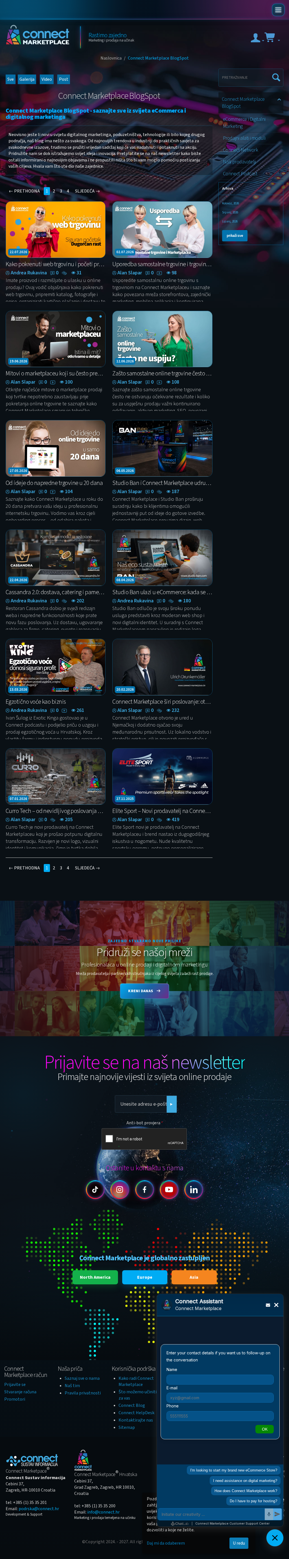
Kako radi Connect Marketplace (136, 1381)
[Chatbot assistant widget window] (220, 1410)
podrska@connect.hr (39, 1509)
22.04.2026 (18, 580)
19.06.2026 (18, 361)
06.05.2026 (125, 470)
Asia (194, 1277)
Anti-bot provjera (143, 1123)
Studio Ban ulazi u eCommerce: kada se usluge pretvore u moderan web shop (162, 592)
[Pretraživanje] (275, 75)
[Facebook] (144, 1189)
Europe (144, 1277)
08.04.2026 (125, 580)
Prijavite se (15, 1384)
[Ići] (172, 1104)
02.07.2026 (125, 252)
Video (46, 79)
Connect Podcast (240, 173)
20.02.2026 (125, 689)
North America (95, 1277)
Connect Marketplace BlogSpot (243, 103)
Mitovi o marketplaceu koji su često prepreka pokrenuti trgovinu (56, 373)
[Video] (160, 273)
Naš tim (72, 1386)
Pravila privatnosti (83, 1393)
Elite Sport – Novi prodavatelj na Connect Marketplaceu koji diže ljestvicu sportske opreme (162, 811)
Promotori (14, 1399)
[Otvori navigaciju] (278, 10)
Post (63, 79)
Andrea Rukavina (29, 273)
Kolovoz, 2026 (230, 203)
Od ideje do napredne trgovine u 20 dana (54, 483)
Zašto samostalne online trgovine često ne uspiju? (162, 373)
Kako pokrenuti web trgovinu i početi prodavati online (56, 264)
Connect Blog (132, 1405)
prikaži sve (235, 236)
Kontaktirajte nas (136, 1420)
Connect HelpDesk (136, 1413)
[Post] (65, 273)
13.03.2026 (18, 689)
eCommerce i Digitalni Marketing (244, 123)
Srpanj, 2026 (230, 212)
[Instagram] (119, 1189)
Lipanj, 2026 (230, 221)
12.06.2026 (125, 361)
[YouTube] (169, 1189)
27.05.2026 (18, 470)
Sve (10, 79)
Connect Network (240, 150)
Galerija (26, 79)
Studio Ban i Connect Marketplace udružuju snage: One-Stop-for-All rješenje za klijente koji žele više (162, 483)
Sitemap (127, 1427)
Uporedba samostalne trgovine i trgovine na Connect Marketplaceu (162, 264)
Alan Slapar (129, 273)
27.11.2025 (125, 798)
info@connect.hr (103, 1512)
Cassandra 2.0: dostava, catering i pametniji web (56, 592)
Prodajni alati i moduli (244, 138)
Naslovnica (111, 58)
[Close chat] (274, 1537)
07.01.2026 (18, 798)
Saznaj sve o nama (82, 1378)
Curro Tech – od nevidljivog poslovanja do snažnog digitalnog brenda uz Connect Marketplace (56, 811)
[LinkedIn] (193, 1189)
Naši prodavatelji (239, 161)
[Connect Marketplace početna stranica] (39, 37)
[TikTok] (95, 1189)
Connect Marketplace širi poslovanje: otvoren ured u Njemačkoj (162, 701)
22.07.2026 (18, 252)
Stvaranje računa (20, 1392)
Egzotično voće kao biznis (36, 701)
